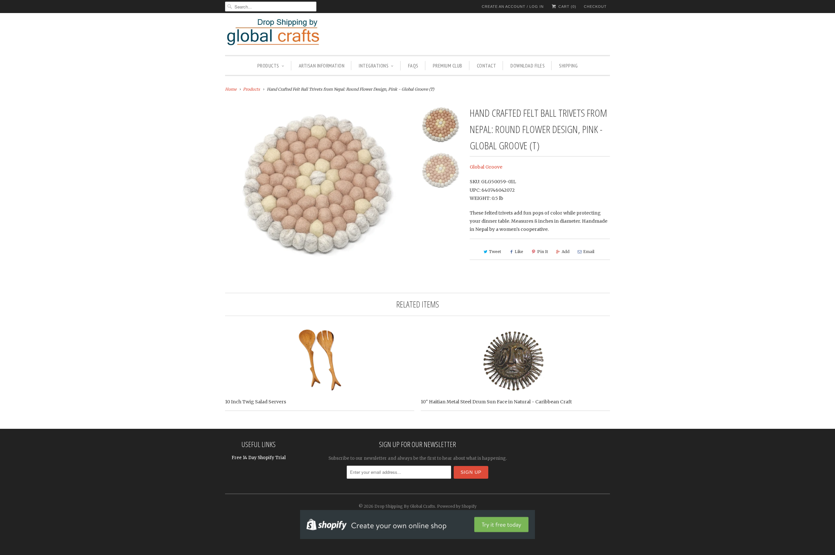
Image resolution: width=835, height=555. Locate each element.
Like (519, 251)
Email (588, 251)
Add (565, 251)
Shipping (568, 65)
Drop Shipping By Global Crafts (404, 506)
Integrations (373, 65)
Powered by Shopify (457, 506)
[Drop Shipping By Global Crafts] (283, 33)
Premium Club (448, 65)
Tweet (495, 251)
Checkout (595, 6)
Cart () (566, 6)
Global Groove (486, 167)
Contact (486, 65)
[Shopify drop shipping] (417, 535)
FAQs (413, 65)
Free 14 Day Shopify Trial (259, 457)
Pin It (542, 251)
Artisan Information (322, 65)
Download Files (527, 65)
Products (268, 65)
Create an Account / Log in (513, 6)
